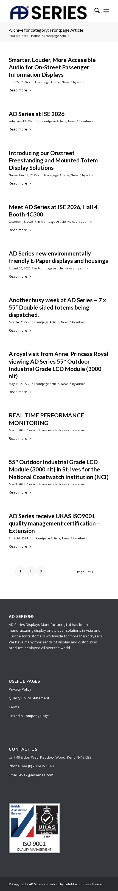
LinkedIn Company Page (29, 715)
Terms (14, 707)
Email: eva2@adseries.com (31, 775)
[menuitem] (94, 11)
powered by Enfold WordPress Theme (74, 884)
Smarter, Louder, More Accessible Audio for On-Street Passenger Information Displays (52, 67)
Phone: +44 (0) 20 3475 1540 (31, 766)
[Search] (94, 11)
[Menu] (106, 11)
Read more (18, 90)
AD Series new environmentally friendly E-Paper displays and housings (58, 257)
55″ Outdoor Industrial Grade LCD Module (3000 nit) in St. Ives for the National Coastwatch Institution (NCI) (59, 469)
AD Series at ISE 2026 (36, 113)
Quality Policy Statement (29, 698)
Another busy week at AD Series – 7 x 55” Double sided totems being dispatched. (57, 307)
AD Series (36, 884)
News (65, 82)
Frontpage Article (47, 82)
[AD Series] (49, 11)
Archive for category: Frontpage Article (46, 29)
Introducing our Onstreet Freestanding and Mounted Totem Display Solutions (53, 160)
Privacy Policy (20, 689)
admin (81, 82)
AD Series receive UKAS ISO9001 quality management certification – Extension (54, 523)
